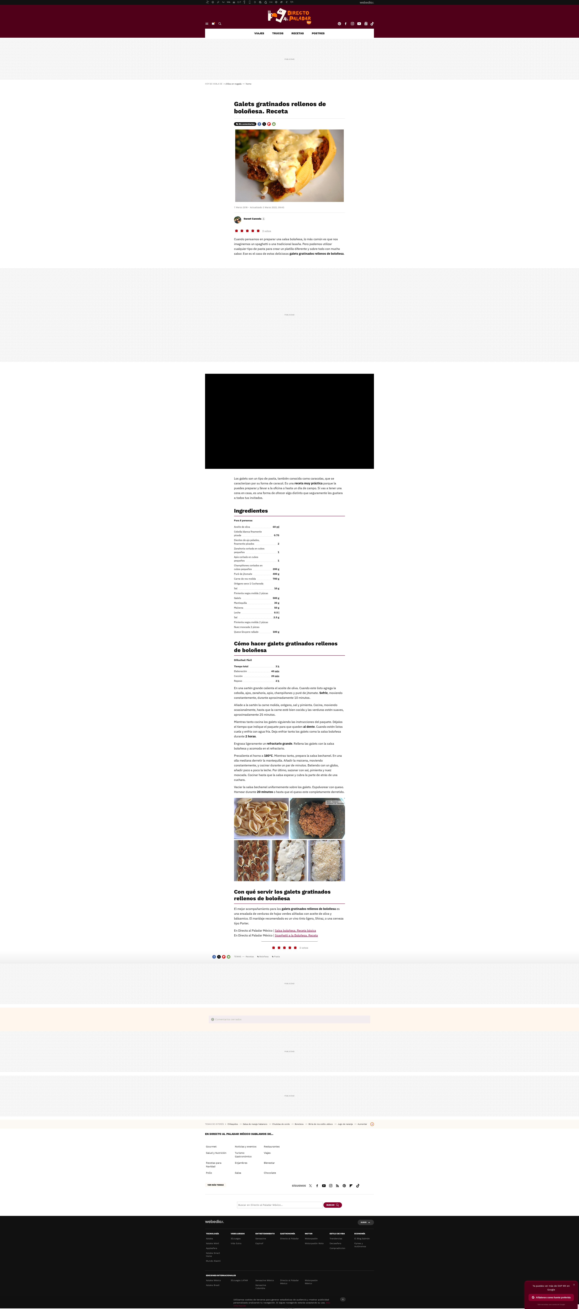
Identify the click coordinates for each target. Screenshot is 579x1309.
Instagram (352, 23)
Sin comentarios (247, 124)
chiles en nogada (233, 84)
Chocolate (270, 1172)
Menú (207, 23)
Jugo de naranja (345, 1124)
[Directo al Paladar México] (289, 16)
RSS (337, 1185)
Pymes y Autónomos (360, 1245)
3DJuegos (235, 1238)
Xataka (209, 1238)
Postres (318, 33)
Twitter (264, 124)
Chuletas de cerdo (281, 1124)
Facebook (345, 23)
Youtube (359, 23)
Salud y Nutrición (216, 1152)
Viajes (259, 33)
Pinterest (339, 23)
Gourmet (211, 1146)
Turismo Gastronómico (243, 1154)
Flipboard (269, 124)
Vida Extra (236, 1243)
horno (248, 84)
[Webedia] (214, 1221)
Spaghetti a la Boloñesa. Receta (296, 935)
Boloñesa (264, 956)
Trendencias (336, 1238)
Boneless (299, 1124)
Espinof (259, 1243)
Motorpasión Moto (314, 1243)
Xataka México (213, 1280)
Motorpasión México (311, 1282)
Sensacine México (264, 1280)
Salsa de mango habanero (255, 1124)
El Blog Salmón (362, 1238)
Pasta (277, 956)
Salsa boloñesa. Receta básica (295, 930)
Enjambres (241, 1162)
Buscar (219, 23)
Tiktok (372, 23)
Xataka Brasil (212, 1285)
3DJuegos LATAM (239, 1280)
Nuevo (213, 23)
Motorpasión (311, 1238)
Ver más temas (215, 1185)
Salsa (238, 1172)
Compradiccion (337, 1248)
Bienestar (269, 1162)
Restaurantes (272, 1146)
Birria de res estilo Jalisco (320, 1124)
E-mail (274, 124)
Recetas (297, 33)
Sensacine (260, 1238)
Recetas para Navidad (213, 1164)
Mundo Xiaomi (213, 1261)
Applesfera (211, 1248)
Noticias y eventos (245, 1146)
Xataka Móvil (212, 1243)
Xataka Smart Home (213, 1254)
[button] (254, 219)
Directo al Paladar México (289, 1282)
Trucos (277, 33)
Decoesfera (335, 1243)
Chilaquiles (233, 1124)
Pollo (209, 1172)
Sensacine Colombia (260, 1286)
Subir (364, 1222)
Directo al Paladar (289, 1238)
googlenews (366, 23)
